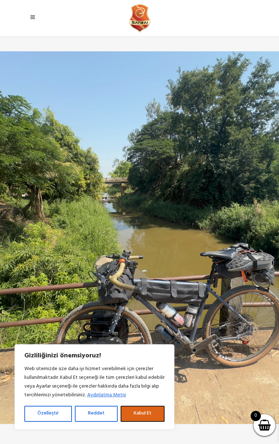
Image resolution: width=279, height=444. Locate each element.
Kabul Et (142, 414)
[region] (94, 386)
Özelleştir (48, 414)
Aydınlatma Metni (106, 395)
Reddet (96, 414)
